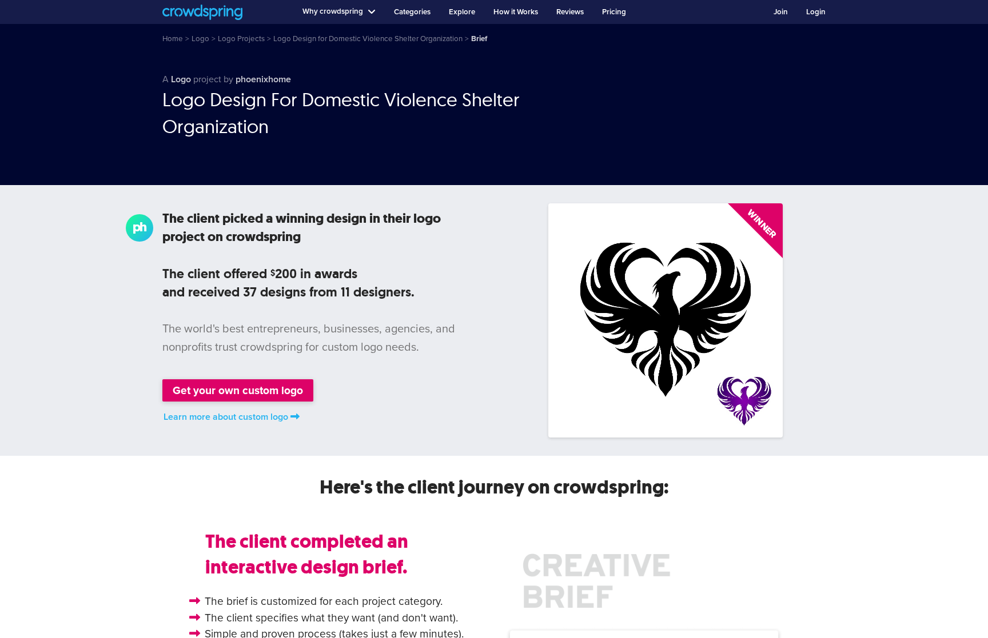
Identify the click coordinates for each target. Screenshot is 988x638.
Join (781, 12)
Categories (412, 12)
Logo (181, 79)
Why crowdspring (332, 11)
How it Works (515, 12)
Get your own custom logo (238, 390)
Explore (462, 12)
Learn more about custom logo (226, 417)
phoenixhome (263, 79)
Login (816, 12)
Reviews (570, 12)
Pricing (614, 12)
